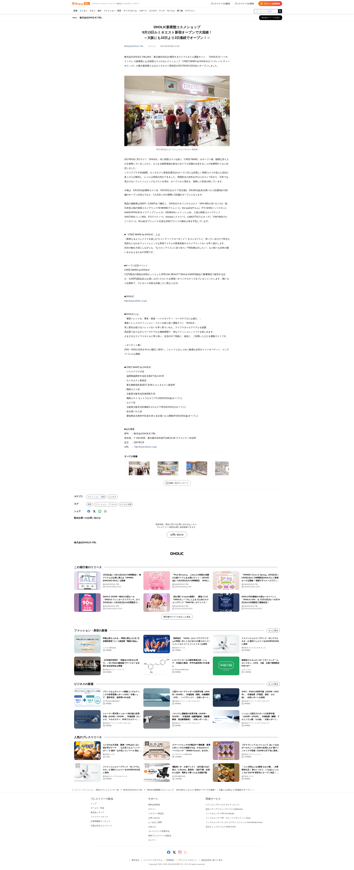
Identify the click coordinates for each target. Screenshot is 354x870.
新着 (75, 11)
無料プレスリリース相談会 (159, 835)
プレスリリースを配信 (220, 3)
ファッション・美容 (112, 11)
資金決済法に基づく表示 (211, 860)
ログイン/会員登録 (272, 3)
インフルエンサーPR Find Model (220, 813)
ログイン (152, 809)
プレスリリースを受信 (244, 3)
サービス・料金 (97, 808)
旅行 (99, 11)
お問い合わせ (177, 534)
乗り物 (180, 11)
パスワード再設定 (156, 813)
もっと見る (273, 630)
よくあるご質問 (155, 822)
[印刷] (105, 511)
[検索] (280, 11)
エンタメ (83, 11)
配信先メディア (97, 812)
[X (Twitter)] (94, 511)
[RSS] (185, 852)
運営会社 (135, 860)
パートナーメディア (99, 817)
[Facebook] (88, 511)
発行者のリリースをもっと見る (177, 617)
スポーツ (143, 11)
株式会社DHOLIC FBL (134, 46)
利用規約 (170, 860)
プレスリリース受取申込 (159, 831)
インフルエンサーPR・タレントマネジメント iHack (228, 818)
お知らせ (152, 827)
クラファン (190, 11)
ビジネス (153, 11)
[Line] (99, 511)
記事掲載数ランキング (100, 821)
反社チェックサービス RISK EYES (221, 827)
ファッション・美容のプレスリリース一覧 (100, 790)
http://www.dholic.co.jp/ (135, 301)
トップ (75, 790)
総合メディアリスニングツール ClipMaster (224, 809)
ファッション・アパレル (105, 504)
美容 (89, 504)
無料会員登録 (154, 805)
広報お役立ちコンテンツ (101, 826)
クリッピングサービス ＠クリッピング (222, 805)
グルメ (92, 11)
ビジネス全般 (126, 504)
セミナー (152, 840)
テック (162, 11)
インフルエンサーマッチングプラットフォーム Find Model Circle (234, 822)
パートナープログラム (152, 860)
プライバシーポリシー (187, 860)
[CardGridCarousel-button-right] (228, 469)
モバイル (171, 11)
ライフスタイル (130, 11)
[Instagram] (179, 852)
